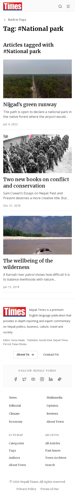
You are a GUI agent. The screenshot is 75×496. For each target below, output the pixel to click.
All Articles (52, 443)
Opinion (52, 405)
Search (50, 465)
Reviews (52, 413)
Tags (12, 450)
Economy (15, 421)
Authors (14, 458)
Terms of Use (49, 489)
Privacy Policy (26, 489)
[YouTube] (33, 379)
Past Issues (52, 450)
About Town (55, 421)
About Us (23, 354)
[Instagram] (42, 379)
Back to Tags (17, 19)
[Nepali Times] (14, 312)
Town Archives (55, 458)
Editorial (15, 405)
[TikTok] (59, 379)
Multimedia (54, 397)
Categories (16, 443)
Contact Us (51, 354)
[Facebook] (15, 379)
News (13, 397)
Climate (14, 413)
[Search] (60, 6)
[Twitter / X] (24, 379)
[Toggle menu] (68, 6)
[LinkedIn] (50, 379)
